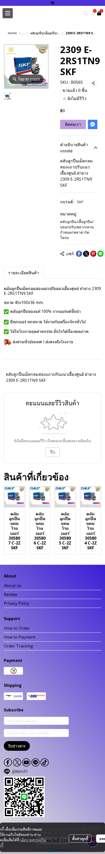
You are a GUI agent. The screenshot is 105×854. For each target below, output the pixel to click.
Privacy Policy (16, 603)
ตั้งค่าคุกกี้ (80, 838)
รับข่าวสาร (16, 746)
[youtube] (26, 762)
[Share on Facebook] (79, 254)
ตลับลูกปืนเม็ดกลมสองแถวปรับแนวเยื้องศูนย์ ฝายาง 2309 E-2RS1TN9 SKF (51, 377)
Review (10, 594)
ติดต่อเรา (73, 124)
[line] (35, 762)
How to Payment (19, 637)
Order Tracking (18, 646)
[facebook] (8, 762)
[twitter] (17, 762)
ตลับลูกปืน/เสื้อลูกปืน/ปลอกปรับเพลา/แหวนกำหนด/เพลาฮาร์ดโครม (77, 229)
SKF (80, 201)
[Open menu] (8, 13)
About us (12, 585)
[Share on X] (86, 254)
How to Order (17, 628)
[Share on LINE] (100, 254)
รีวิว (52, 452)
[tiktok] (45, 762)
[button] (85, 13)
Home (12, 33)
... (23, 33)
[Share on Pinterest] (93, 254)
